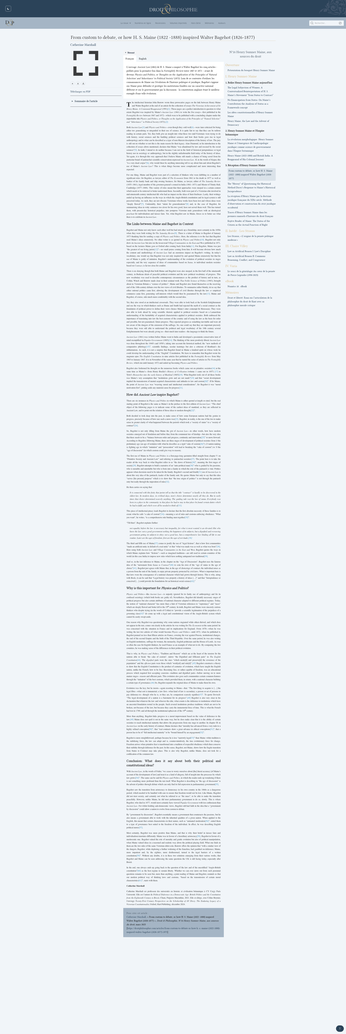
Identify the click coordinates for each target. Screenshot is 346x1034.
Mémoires (209, 23)
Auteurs (221, 23)
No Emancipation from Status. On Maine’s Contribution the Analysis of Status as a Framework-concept (249, 104)
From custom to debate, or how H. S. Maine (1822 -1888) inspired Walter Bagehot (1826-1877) (250, 174)
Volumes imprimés (178, 23)
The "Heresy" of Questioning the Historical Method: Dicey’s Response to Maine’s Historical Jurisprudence (251, 187)
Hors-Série (196, 23)
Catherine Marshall (83, 45)
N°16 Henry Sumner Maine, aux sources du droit (250, 54)
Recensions (160, 23)
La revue (124, 23)
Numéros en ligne (143, 23)
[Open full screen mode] (85, 63)
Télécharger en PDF (80, 91)
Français (130, 58)
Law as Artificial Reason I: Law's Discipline (249, 251)
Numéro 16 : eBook (237, 286)
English (143, 58)
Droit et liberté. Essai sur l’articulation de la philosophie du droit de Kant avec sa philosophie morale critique (250, 301)
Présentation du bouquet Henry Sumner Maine (251, 70)
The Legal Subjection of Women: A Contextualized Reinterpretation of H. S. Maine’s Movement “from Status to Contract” (250, 91)
